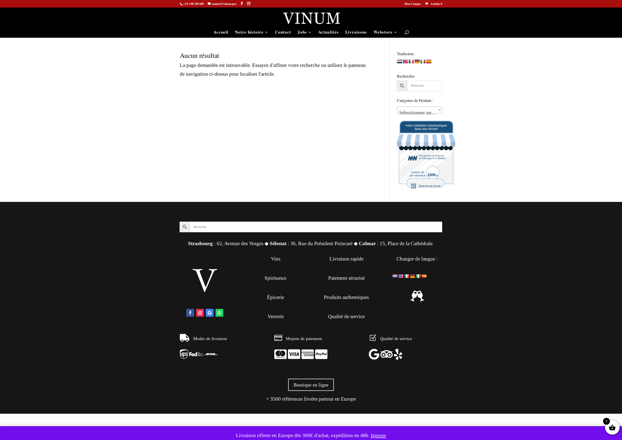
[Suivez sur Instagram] (200, 313)
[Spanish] (429, 61)
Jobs (302, 32)
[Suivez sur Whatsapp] (219, 313)
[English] (405, 61)
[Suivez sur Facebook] (190, 313)
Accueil (221, 32)
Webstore (383, 32)
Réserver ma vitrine (430, 186)
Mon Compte (412, 4)
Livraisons (356, 32)
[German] (417, 61)
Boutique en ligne (311, 384)
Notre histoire (249, 32)
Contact (283, 32)
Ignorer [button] (378, 435)
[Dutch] (399, 61)
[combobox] (419, 110)
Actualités (328, 32)
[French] (411, 61)
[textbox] (419, 113)
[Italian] (423, 61)
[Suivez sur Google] (210, 313)
